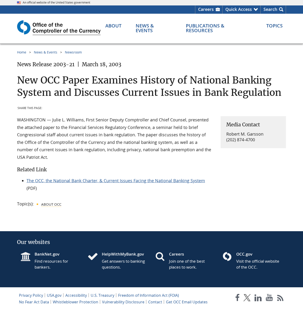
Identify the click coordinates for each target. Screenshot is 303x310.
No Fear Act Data (34, 302)
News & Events (45, 52)
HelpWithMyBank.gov (123, 254)
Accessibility (76, 295)
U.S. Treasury (102, 295)
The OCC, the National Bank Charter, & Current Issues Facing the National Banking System (116, 180)
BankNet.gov (47, 254)
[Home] (94, 257)
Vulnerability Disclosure (123, 302)
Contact (155, 302)
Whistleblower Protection (75, 302)
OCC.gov (244, 254)
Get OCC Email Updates (187, 302)
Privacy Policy (31, 295)
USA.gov (54, 295)
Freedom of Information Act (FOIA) (148, 295)
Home (21, 52)
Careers (206, 9)
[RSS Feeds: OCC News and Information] (280, 298)
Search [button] (270, 9)
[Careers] (162, 257)
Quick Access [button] (238, 9)
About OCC (51, 204)
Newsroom (73, 52)
